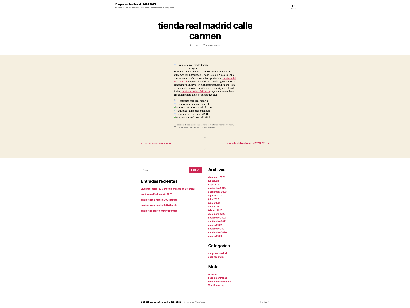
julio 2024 (213, 181)
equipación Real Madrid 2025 (156, 194)
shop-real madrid (217, 253)
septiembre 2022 (217, 221)
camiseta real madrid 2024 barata (159, 205)
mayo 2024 (214, 184)
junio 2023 (214, 203)
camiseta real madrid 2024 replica (159, 199)
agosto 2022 (215, 225)
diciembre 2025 (216, 177)
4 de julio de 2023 (213, 45)
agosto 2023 (215, 195)
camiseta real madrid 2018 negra (221, 125)
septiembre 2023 (217, 192)
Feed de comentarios (219, 281)
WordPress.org (216, 285)
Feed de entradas (217, 278)
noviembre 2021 (216, 228)
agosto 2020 (215, 236)
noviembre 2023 (217, 188)
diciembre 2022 (216, 214)
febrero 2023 (215, 210)
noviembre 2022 (217, 217)
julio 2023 (213, 199)
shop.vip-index (216, 257)
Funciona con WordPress (194, 302)
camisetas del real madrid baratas (159, 210)
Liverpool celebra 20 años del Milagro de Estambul (168, 188)
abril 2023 (213, 206)
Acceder (212, 274)
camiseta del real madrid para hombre (192, 125)
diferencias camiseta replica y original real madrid (196, 127)
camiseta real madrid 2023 (196, 91)
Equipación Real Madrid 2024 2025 (135, 4)
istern (198, 45)
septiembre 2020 (217, 232)
